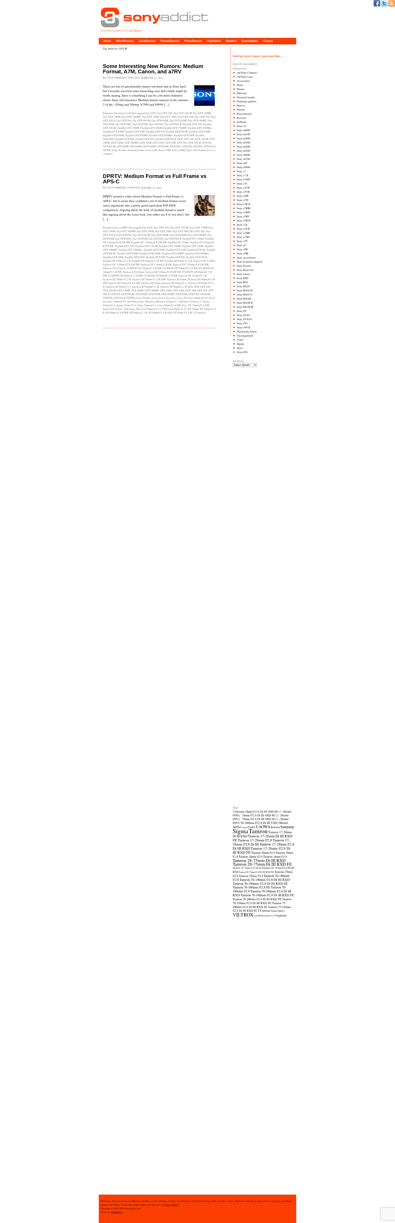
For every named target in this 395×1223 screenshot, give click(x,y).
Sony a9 (241, 245)
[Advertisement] (263, 522)
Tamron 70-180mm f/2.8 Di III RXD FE (260, 883)
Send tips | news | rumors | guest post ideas (257, 56)
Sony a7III (242, 196)
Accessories (243, 81)
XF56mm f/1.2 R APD (160, 312)
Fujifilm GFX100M (113, 135)
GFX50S (197, 146)
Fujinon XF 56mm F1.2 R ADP (149, 279)
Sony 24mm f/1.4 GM (169, 305)
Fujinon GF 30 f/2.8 (114, 268)
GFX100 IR (109, 146)
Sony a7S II (243, 229)
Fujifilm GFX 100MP (174, 128)
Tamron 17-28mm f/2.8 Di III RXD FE (261, 850)
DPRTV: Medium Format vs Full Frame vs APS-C (154, 179)
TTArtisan (129, 309)
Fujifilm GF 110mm (193, 238)
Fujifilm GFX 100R (113, 131)
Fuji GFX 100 (164, 113)
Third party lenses (247, 331)
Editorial (242, 93)
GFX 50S (182, 142)
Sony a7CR (243, 192)
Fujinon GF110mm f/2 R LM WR (163, 272)
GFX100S (175, 146)
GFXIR (106, 150)
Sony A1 (241, 126)
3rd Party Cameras (247, 72)
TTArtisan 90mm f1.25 (174, 309)
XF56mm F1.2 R (182, 312)
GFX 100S (158, 142)
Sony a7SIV (243, 237)
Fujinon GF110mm (133, 272)
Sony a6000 (243, 130)
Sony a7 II (242, 175)
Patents (241, 109)
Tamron (258, 831)
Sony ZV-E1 (243, 315)
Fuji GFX (150, 113)
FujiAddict (214, 41)
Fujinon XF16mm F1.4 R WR (124, 283)
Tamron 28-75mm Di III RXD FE (262, 864)
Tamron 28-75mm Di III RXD (259, 860)
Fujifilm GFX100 (155, 131)
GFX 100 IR (201, 139)
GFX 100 (189, 139)
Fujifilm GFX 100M (151, 128)
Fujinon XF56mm (150, 283)
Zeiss (240, 348)
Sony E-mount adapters (250, 261)
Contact (268, 41)
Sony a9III (242, 253)
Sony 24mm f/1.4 (147, 305)
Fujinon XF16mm (176, 279)
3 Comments (199, 312)
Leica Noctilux (167, 298)
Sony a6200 (243, 138)
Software (241, 122)
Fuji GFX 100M (111, 117)
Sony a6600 (243, 155)
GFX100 (206, 142)
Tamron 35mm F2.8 (251, 876)
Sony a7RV (243, 216)
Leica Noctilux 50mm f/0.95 (192, 298)
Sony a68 (242, 163)
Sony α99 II (243, 327)
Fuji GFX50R (139, 124)
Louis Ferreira (116, 77)
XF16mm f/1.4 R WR (117, 312)
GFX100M (136, 146)
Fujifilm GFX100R (184, 135)
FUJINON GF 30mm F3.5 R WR (180, 268)
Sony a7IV (243, 200)
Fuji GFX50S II (172, 124)
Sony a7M (151, 150)
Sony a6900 (243, 167)
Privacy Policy (172, 1204)
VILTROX (243, 914)
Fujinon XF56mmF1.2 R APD (176, 286)
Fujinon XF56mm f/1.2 (174, 283)
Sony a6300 (243, 142)
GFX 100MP (131, 142)
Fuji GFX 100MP (131, 117)
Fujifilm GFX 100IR (128, 128)
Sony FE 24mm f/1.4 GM (195, 305)
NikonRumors (125, 41)
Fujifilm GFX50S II (165, 139)
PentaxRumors (170, 41)
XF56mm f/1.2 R (138, 312)
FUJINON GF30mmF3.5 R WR (160, 275)
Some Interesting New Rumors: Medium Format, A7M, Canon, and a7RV (153, 69)
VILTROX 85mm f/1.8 (264, 915)
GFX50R (187, 146)
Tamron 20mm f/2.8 (263, 852)
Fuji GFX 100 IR (182, 113)
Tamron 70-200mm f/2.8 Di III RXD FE (257, 899)
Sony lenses (243, 274)
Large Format (119, 150)
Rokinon (275, 827)
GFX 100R (145, 142)
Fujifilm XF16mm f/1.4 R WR (148, 261)
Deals (240, 85)
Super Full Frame (195, 150)
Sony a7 (241, 171)
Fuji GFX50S (156, 124)
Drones (241, 89)
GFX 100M (117, 142)
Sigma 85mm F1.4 (126, 305)
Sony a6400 (243, 146)
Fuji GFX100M (178, 120)
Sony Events (244, 266)
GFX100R (162, 146)
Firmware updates (246, 101)
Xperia (240, 344)
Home (107, 41)
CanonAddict (250, 41)
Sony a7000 (243, 179)
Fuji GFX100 (123, 120)
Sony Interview (245, 270)
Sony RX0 (242, 278)
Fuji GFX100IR (159, 120)
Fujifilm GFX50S (144, 139)
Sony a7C (242, 183)
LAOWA (263, 826)
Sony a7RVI (243, 220)
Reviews (241, 118)
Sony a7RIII (243, 208)
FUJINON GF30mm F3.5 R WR (125, 275)
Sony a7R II (243, 204)
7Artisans (238, 811)
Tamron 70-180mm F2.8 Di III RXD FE (267, 895)
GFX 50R (170, 142)
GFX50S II (209, 146)
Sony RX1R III (245, 307)
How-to (241, 105)
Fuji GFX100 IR (141, 120)
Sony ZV (242, 311)
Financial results (246, 97)
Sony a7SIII (243, 233)
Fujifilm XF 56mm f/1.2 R (117, 261)
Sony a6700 (243, 159)
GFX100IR (123, 146)
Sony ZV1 (242, 323)
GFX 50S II (194, 142)
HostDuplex (116, 1212)
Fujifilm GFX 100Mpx (200, 128)
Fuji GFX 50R (185, 117)
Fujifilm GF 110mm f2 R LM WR (148, 242)
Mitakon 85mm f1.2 (190, 301)
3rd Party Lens (245, 76)
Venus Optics (278, 911)
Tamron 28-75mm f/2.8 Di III (247, 867)
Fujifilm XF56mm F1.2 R (178, 261)
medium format (136, 150)
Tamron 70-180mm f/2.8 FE (251, 887)
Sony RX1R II (244, 303)
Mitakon (150, 301)
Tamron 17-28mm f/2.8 (255, 840)
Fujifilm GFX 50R (135, 131)
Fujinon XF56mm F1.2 (118, 286)
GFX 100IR (123, 290)
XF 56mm (193, 309)
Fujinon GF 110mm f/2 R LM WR (121, 264)
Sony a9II (242, 249)
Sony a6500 (243, 150)
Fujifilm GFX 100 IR (146, 246)
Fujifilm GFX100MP (136, 135)
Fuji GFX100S (123, 124)
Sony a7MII (178, 150)
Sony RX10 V (244, 294)
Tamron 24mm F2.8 (275, 856)
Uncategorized (122, 113)
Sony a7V (242, 241)
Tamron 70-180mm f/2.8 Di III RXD (264, 879)
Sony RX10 (243, 286)
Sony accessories (246, 257)
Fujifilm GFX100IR (199, 131)
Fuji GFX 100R (150, 117)
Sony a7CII (243, 187)
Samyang (287, 826)
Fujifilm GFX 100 (192, 124)
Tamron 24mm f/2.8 (251, 856)
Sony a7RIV (120, 227)
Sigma (240, 831)
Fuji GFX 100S (168, 117)
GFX (179, 139)
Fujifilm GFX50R (124, 139)
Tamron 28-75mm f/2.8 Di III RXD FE (256, 872)
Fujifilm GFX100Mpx (161, 135)
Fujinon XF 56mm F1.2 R (117, 279)
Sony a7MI (164, 150)
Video (240, 340)
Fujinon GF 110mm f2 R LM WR (190, 264)
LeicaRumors (147, 41)
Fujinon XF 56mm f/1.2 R (193, 275)
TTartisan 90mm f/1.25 (148, 309)
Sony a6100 (243, 134)
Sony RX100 (244, 298)
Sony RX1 (242, 282)
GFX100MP (149, 146)
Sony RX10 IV (245, 290)
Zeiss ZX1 (242, 352)
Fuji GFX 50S (202, 117)
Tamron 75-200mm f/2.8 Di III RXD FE (259, 905)
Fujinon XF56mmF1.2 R (145, 286)
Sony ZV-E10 (244, 319)
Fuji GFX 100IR (202, 113)
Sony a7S (242, 224)
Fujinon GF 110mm (204, 261)
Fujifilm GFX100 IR (177, 131)
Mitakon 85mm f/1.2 (167, 301)
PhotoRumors (193, 41)
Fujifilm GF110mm (178, 242)
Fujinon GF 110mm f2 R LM (156, 264)
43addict (231, 41)
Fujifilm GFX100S (134, 257)
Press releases (244, 113)
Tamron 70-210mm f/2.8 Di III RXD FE (262, 901)
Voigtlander (281, 915)
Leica (155, 298)
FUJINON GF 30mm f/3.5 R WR (143, 268)
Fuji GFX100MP (197, 120)
